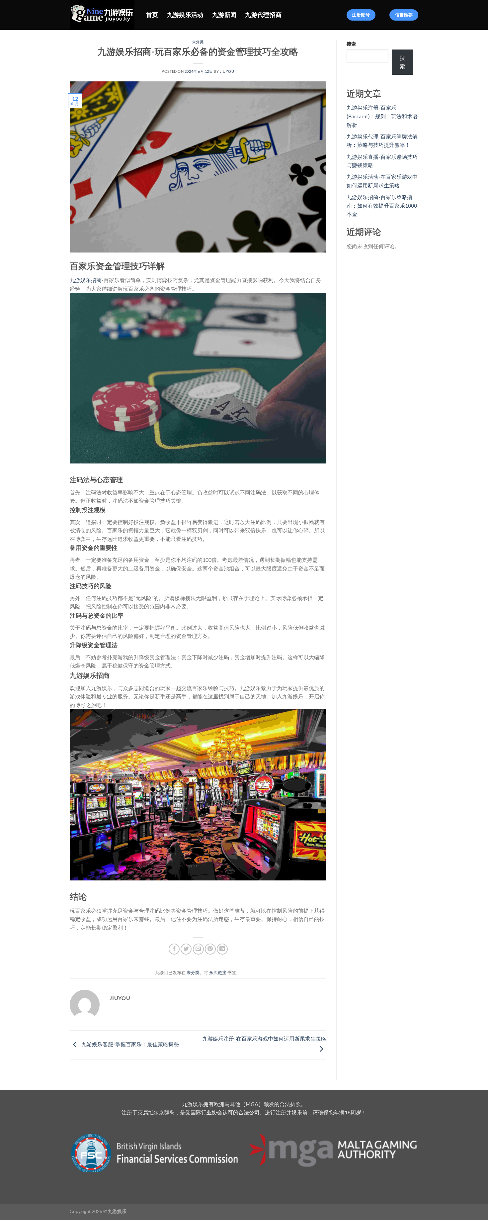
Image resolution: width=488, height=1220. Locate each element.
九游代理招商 (263, 14)
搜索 (351, 44)
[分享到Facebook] (174, 949)
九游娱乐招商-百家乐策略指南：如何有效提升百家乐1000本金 (382, 205)
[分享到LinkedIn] (222, 949)
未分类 (198, 42)
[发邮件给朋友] (198, 949)
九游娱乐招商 (86, 280)
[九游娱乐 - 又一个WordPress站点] (103, 15)
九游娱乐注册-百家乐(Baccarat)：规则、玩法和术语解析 (382, 116)
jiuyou (227, 71)
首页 (152, 14)
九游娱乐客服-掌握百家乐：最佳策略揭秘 (129, 1044)
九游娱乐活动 (185, 14)
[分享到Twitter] (186, 949)
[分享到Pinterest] (210, 949)
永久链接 (217, 972)
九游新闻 (224, 14)
